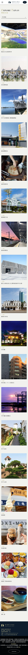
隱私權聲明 (13, 643)
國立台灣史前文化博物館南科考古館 (11, 283)
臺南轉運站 (4, 151)
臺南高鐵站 (4, 250)
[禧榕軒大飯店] (7, 625)
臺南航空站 (4, 217)
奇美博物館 (4, 85)
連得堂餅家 (4, 184)
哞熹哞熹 (4, 548)
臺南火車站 (4, 316)
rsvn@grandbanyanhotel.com (11, 633)
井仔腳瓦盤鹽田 (5, 416)
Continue (14, 651)
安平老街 (4, 449)
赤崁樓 (3, 349)
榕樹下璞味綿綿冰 (6, 581)
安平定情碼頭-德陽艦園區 (8, 118)
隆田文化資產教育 (6, 52)
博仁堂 (3, 614)
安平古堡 (4, 482)
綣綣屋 (3, 515)
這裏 (19, 647)
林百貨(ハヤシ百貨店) (7, 382)
